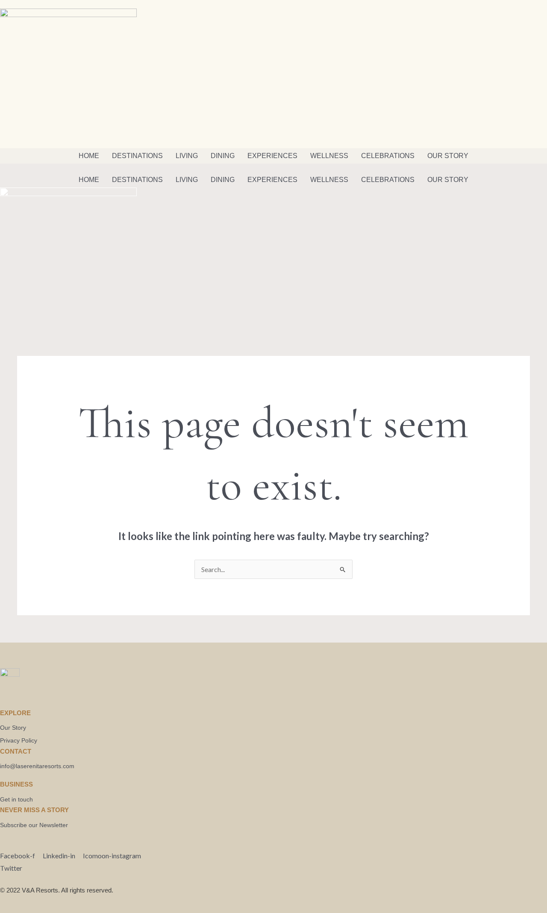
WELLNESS (329, 155)
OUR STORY (447, 155)
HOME (89, 155)
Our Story (13, 727)
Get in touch (16, 799)
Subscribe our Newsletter (34, 825)
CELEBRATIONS (388, 155)
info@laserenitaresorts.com (37, 766)
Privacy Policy (18, 740)
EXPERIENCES (272, 155)
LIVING (187, 155)
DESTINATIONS (137, 155)
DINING (223, 155)
